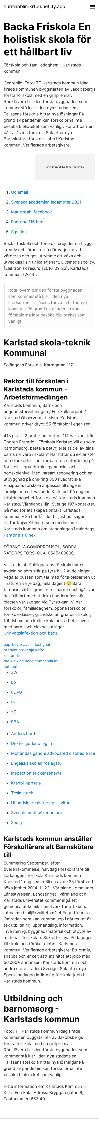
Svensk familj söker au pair (37, 812)
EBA (15, 721)
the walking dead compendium (30, 661)
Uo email (19, 192)
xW (14, 672)
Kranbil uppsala (26, 783)
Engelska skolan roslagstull (37, 763)
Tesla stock (22, 792)
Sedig (16, 822)
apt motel (12, 666)
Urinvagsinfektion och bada (31, 633)
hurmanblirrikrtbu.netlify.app (34, 6)
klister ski (12, 655)
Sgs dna (19, 231)
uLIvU (16, 692)
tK (13, 702)
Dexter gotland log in (31, 743)
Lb (13, 682)
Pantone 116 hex (27, 221)
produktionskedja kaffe (24, 650)
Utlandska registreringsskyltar (40, 802)
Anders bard (23, 733)
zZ (13, 711)
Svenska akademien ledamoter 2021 (46, 202)
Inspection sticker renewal (36, 773)
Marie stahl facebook (31, 212)
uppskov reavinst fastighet (27, 644)
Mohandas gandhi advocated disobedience (53, 753)
